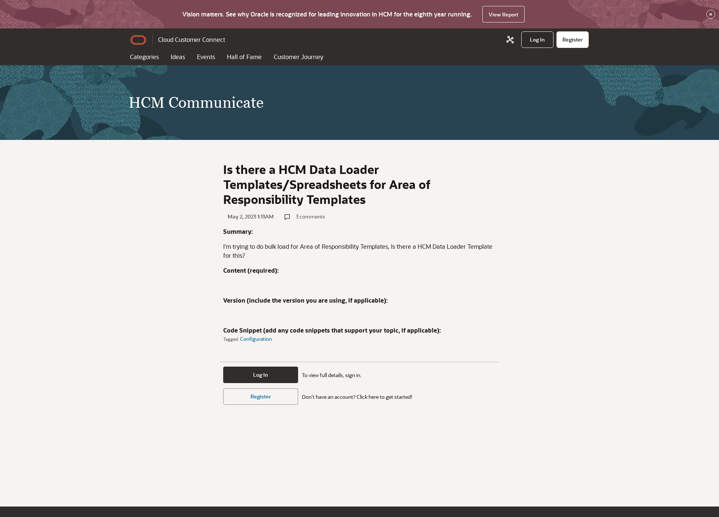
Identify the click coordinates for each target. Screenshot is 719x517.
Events (206, 57)
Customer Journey (298, 57)
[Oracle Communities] (510, 39)
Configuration (256, 338)
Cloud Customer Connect (191, 39)
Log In (260, 374)
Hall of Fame (244, 57)
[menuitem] (537, 39)
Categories (144, 57)
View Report (503, 14)
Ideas (178, 57)
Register (261, 396)
